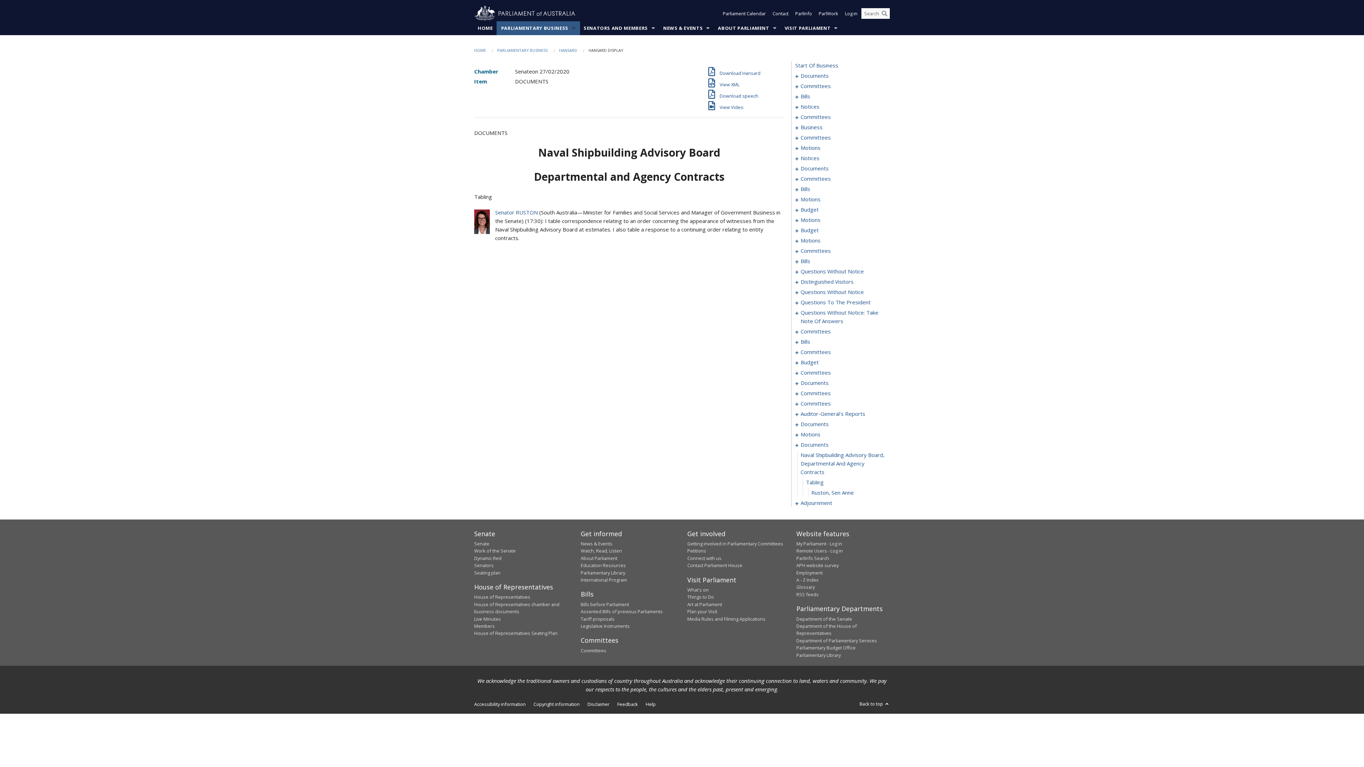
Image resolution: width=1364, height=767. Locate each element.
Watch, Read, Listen (601, 551)
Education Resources (603, 565)
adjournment (816, 502)
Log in (851, 13)
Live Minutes (487, 619)
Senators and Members (616, 28)
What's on (698, 590)
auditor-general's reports (833, 413)
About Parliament (743, 28)
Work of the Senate (495, 551)
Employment (809, 573)
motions (811, 147)
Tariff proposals (598, 619)
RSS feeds (807, 594)
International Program (604, 580)
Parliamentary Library (603, 573)
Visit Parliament (807, 28)
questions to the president (836, 302)
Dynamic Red (488, 558)
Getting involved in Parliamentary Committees (735, 543)
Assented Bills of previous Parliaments (622, 611)
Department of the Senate (824, 619)
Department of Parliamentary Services (836, 640)
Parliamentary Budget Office (826, 647)
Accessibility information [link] (500, 704)
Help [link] (651, 704)
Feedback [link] (627, 704)
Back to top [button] (872, 704)
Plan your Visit (702, 611)
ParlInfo (803, 13)
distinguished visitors (827, 281)
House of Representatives (502, 597)
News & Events (683, 28)
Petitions (696, 551)
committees (816, 85)
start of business (816, 65)
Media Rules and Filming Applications (726, 619)
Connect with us (704, 558)
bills (805, 96)
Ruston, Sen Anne (832, 492)
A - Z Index (807, 580)
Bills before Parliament (605, 604)
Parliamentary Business (534, 28)
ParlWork (828, 13)
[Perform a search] (884, 13)
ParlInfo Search (812, 558)
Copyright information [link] (557, 704)
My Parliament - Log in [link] (819, 543)
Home (485, 28)
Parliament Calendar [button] (744, 13)
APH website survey (817, 565)
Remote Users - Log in (819, 551)
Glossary (805, 587)
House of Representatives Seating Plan (516, 633)
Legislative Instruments (605, 626)
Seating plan (487, 573)
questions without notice (832, 271)
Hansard (568, 50)
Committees (593, 650)
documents (815, 75)
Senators (484, 565)
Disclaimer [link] (599, 704)
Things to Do (700, 597)
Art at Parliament (704, 604)
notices (810, 106)
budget (810, 209)
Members (484, 626)
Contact (781, 13)
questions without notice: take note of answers (839, 317)
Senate (481, 543)
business (812, 127)
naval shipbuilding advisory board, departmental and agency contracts (842, 463)
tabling (815, 482)
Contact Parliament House (714, 565)
